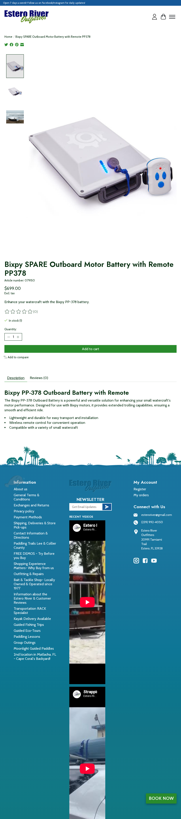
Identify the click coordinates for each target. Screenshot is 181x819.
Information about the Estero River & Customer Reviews (32, 598)
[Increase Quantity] (18, 337)
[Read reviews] (18, 311)
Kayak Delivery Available (32, 619)
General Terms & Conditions (26, 497)
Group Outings (25, 642)
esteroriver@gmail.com (156, 515)
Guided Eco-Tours (27, 630)
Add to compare (18, 357)
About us (20, 489)
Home (8, 36)
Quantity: (10, 329)
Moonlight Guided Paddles (34, 648)
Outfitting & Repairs (29, 574)
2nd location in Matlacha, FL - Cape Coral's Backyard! (35, 656)
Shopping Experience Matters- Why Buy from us (34, 566)
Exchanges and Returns (31, 505)
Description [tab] (16, 378)
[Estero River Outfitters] (26, 17)
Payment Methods (28, 517)
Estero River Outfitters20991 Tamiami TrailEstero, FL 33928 (152, 539)
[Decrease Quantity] (8, 337)
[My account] (154, 17)
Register (140, 489)
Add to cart (90, 349)
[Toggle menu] (172, 16)
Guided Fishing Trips (29, 625)
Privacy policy (24, 511)
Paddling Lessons (27, 636)
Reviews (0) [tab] (39, 378)
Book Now (161, 798)
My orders (141, 495)
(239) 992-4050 (152, 522)
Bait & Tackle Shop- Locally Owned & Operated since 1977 (34, 584)
